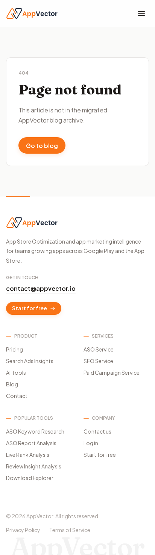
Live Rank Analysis (27, 454)
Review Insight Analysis (33, 466)
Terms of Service (69, 530)
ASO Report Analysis (31, 443)
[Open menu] (141, 13)
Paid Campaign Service (112, 372)
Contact (16, 395)
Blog (12, 384)
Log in (91, 443)
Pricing (14, 349)
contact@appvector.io (41, 288)
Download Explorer (29, 477)
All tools (16, 372)
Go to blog (42, 146)
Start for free (29, 308)
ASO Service (99, 349)
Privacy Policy (23, 530)
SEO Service (98, 361)
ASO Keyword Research (35, 431)
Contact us (97, 431)
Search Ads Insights (29, 361)
